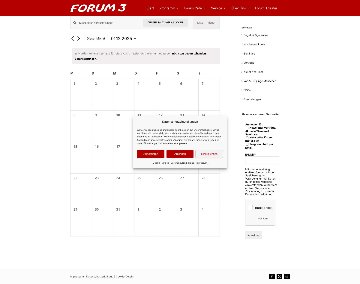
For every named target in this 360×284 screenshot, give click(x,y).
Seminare (249, 53)
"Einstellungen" (151, 143)
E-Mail (250, 154)
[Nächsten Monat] (78, 39)
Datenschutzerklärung (170, 140)
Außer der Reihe (253, 71)
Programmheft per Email (259, 146)
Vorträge (249, 62)
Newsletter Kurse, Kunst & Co (258, 139)
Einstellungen (209, 153)
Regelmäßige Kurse (256, 35)
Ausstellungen (252, 99)
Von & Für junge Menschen (260, 81)
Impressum (201, 162)
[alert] (146, 56)
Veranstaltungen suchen (165, 22)
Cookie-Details (161, 162)
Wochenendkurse (254, 44)
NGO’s (247, 90)
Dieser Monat (96, 38)
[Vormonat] (72, 39)
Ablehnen (180, 153)
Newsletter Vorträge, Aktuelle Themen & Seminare (260, 131)
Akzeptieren (150, 153)
